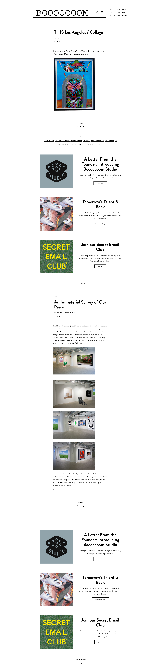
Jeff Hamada (70, 38)
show (87, 144)
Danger (68, 140)
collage (61, 140)
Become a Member (37, 3)
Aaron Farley (49, 140)
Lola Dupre (109, 140)
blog (83, 520)
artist (78, 520)
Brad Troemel (91, 520)
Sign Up (100, 266)
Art (55, 27)
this (91, 144)
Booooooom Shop (100, 224)
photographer (109, 520)
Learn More (100, 183)
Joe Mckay (86, 140)
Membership (121, 12)
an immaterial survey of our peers (60, 520)
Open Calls (121, 9)
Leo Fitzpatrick (97, 140)
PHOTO (112, 12)
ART (111, 9)
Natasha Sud (80, 144)
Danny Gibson (76, 140)
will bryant (98, 144)
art (56, 140)
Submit (126, 3)
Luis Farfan (69, 144)
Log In (122, 3)
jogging (100, 520)
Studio (112, 15)
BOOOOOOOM (62, 12)
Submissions (122, 15)
